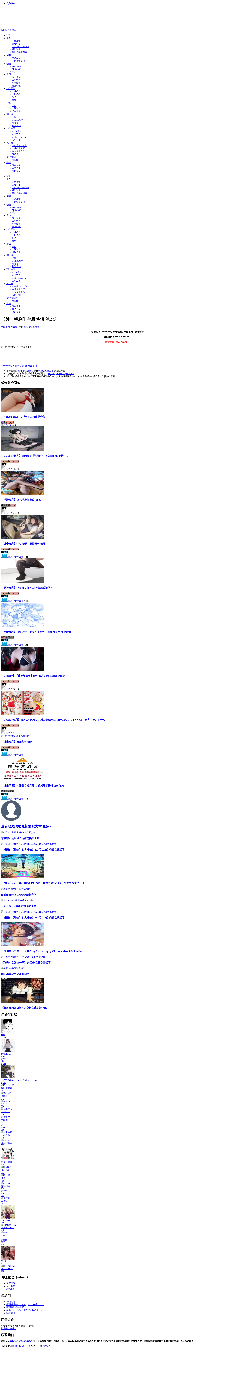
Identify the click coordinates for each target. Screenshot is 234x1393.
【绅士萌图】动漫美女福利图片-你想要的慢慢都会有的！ (33, 785)
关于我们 (10, 1286)
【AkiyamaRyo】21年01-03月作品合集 (23, 416)
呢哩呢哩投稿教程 (15, 1307)
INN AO (46, 1346)
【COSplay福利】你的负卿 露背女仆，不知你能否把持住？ (35, 455)
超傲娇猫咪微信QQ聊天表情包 (18, 894)
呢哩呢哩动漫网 (8, 30)
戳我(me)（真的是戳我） (21, 1341)
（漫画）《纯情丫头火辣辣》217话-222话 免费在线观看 (33, 917)
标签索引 (10, 1313)
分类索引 (10, 1301)
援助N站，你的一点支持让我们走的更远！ (26, 1310)
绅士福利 (32, 365)
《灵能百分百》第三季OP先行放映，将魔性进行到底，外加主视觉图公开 (42, 883)
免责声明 (10, 1283)
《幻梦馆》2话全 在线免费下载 (19, 906)
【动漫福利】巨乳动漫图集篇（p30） (22, 499)
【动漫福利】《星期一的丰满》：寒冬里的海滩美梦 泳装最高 (36, 631)
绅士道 (14, 327)
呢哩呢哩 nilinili (19, 1346)
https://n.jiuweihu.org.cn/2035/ (61, 373)
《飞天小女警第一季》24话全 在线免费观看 (26, 962)
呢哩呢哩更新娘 (46, 371)
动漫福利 (5, 327)
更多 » (47, 826)
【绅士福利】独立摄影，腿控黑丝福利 (23, 543)
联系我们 (10, 1289)
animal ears (6, 365)
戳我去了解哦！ (8, 1328)
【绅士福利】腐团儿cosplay (16, 741)
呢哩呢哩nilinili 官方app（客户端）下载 (25, 1304)
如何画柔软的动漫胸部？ (15, 974)
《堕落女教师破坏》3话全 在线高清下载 (24, 1007)
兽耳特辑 (15, 365)
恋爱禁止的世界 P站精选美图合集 (20, 838)
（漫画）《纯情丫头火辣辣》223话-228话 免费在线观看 (33, 849)
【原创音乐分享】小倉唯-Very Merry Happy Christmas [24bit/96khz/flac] (42, 951)
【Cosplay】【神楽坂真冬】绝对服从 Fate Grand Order (33, 675)
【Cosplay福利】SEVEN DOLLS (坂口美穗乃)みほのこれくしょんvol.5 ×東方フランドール (53, 719)
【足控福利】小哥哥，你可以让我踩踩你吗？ (27, 587)
